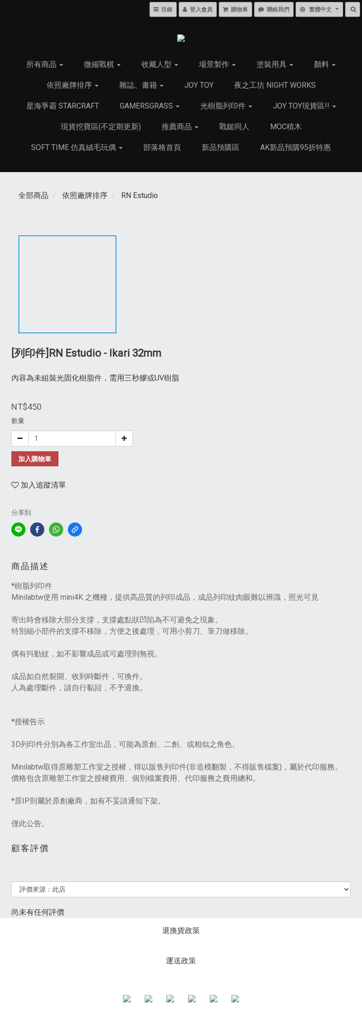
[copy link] (75, 529)
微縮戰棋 (100, 64)
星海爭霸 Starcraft (62, 105)
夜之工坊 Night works (275, 85)
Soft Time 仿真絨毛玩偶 (74, 147)
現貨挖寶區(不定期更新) (101, 126)
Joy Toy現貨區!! (302, 105)
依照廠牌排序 (70, 85)
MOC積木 (286, 126)
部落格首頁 (162, 147)
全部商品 (33, 195)
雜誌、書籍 (139, 85)
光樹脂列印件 (223, 105)
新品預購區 (220, 147)
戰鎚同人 (234, 126)
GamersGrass (147, 105)
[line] (18, 529)
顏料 (322, 64)
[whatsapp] (56, 529)
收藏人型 (157, 64)
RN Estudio (139, 195)
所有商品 (42, 64)
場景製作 (215, 64)
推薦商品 (178, 126)
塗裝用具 (272, 64)
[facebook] (37, 529)
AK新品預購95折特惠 (295, 147)
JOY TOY (199, 85)
